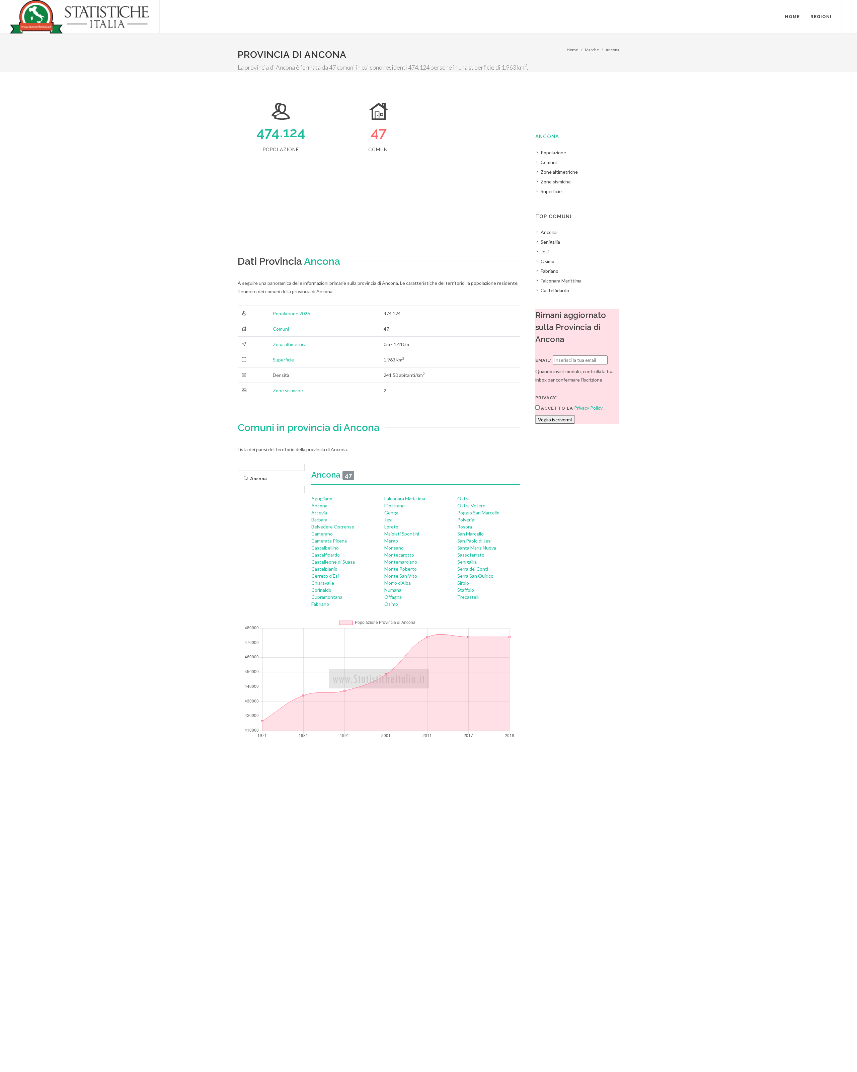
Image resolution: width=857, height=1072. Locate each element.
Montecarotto (399, 555)
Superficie (283, 359)
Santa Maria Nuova (476, 548)
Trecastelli (468, 597)
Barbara (319, 519)
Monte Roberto (400, 569)
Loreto (391, 526)
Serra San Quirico (475, 576)
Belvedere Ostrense (332, 526)
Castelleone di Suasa (333, 562)
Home (572, 49)
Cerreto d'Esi (325, 576)
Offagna (393, 597)
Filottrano (394, 505)
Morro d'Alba (397, 583)
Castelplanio (324, 569)
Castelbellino (325, 548)
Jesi (388, 519)
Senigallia (467, 562)
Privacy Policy (588, 408)
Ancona (612, 49)
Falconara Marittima (404, 498)
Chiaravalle (322, 583)
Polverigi (466, 519)
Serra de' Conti (472, 569)
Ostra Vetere (471, 505)
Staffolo (465, 590)
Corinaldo (321, 590)
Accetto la (556, 408)
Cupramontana (326, 597)
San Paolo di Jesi (474, 541)
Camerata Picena (329, 541)
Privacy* (546, 397)
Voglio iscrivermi (555, 419)
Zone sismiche (288, 390)
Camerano (322, 534)
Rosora (464, 526)
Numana (392, 590)
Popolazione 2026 (291, 313)
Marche (592, 49)
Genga (391, 512)
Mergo (391, 541)
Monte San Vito (400, 576)
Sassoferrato (470, 555)
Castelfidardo (325, 555)
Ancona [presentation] (258, 478)
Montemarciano (400, 562)
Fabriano (320, 604)
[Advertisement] (379, 207)
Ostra (463, 498)
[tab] (271, 478)
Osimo (391, 604)
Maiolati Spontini (401, 534)
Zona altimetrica (290, 344)
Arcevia (319, 512)
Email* (543, 360)
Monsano (394, 548)
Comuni (281, 329)
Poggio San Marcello (478, 512)
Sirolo (463, 583)
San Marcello (470, 534)
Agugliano (321, 498)
